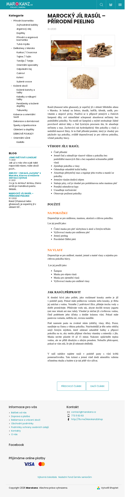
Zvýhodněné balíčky (27, 24)
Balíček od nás (18, 412)
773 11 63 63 (77, 415)
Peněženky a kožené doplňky (28, 105)
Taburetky (22, 110)
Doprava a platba (20, 416)
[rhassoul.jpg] (99, 50)
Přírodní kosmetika (23, 20)
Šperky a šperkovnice (24, 125)
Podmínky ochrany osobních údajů (30, 427)
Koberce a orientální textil (24, 116)
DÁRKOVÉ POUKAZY (23, 133)
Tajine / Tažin (24, 56)
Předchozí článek (71, 386)
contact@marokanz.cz (83, 412)
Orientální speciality (27, 65)
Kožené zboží (20, 85)
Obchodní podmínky (22, 423)
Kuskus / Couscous (27, 52)
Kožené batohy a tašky (26, 91)
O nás (14, 434)
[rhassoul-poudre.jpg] (83, 83)
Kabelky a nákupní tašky (26, 98)
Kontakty (16, 430)
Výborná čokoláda (47, 477)
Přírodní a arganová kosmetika (27, 39)
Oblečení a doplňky (23, 129)
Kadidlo (20, 142)
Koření (20, 77)
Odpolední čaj (24, 69)
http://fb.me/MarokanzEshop (87, 419)
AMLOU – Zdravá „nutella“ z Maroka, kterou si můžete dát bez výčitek (25, 175)
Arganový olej (24, 28)
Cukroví (21, 73)
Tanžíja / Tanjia (25, 60)
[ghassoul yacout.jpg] (66, 45)
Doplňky (21, 33)
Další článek (97, 386)
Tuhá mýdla (23, 44)
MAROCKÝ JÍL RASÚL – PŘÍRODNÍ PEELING (21, 194)
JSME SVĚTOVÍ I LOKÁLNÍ (22, 157)
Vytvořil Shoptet (109, 487)
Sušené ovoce (24, 81)
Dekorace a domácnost (26, 121)
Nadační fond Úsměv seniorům (75, 477)
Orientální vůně (21, 137)
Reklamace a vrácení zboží (25, 419)
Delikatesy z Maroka (24, 48)
